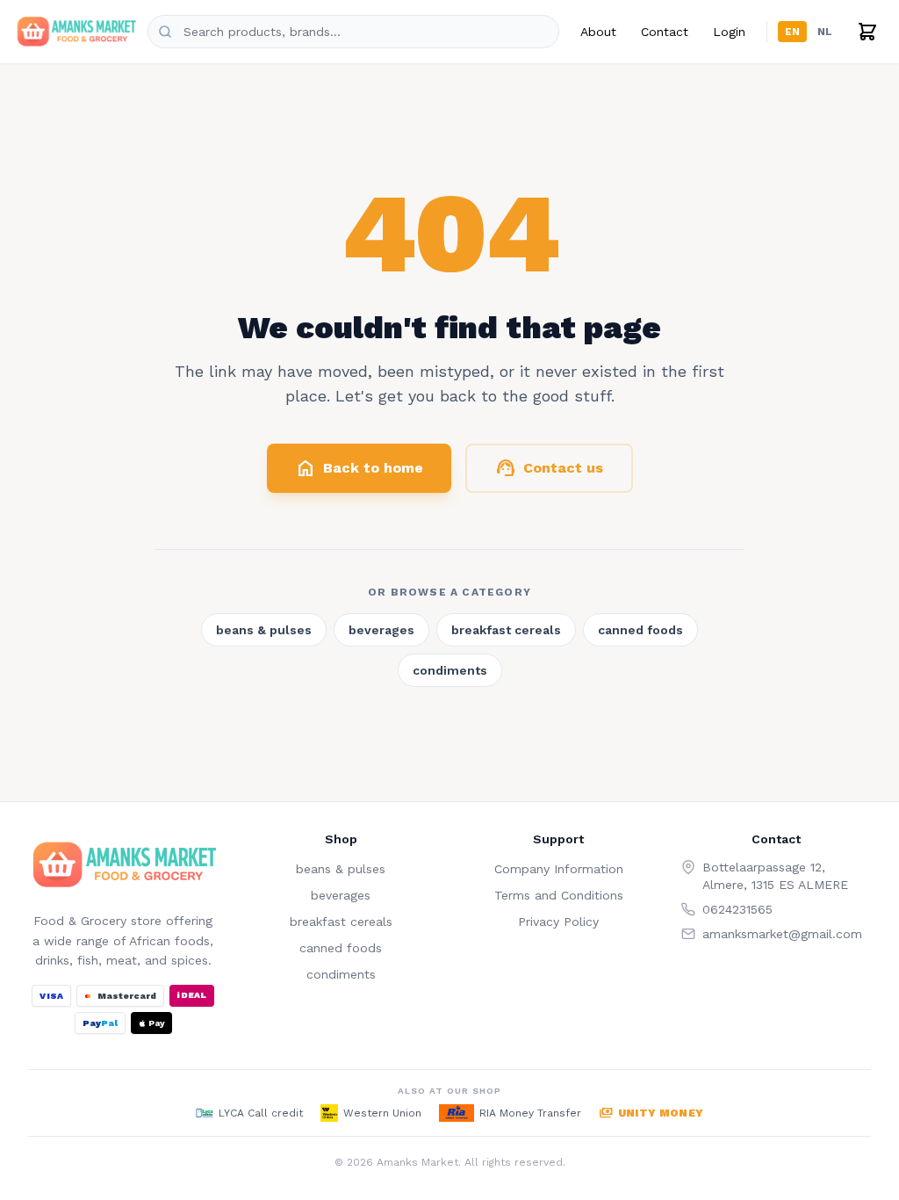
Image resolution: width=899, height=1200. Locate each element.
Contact (664, 32)
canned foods (640, 630)
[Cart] (867, 31)
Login (729, 32)
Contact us (549, 468)
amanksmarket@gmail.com (782, 934)
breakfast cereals (506, 630)
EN (792, 31)
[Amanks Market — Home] (75, 31)
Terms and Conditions (558, 895)
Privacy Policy (558, 921)
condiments (450, 670)
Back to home (359, 468)
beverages (381, 630)
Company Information (558, 869)
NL (824, 31)
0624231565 (737, 909)
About (598, 32)
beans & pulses (264, 630)
